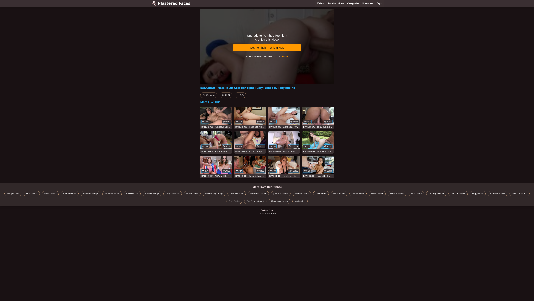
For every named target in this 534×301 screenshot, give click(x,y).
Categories (353, 3)
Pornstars (367, 3)
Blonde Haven (69, 193)
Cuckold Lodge (152, 193)
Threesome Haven (279, 201)
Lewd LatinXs (377, 193)
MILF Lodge (416, 193)
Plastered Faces (174, 3)
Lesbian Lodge (302, 193)
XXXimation (300, 201)
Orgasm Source (458, 193)
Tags (379, 3)
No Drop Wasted (436, 193)
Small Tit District (519, 193)
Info (241, 95)
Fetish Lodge (192, 193)
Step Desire (234, 201)
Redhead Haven (497, 193)
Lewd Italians (358, 193)
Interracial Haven (258, 193)
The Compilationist (255, 201)
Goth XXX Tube (236, 193)
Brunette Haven (112, 193)
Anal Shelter (31, 193)
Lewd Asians (339, 193)
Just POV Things (280, 193)
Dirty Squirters (172, 193)
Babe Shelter (50, 193)
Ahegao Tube (13, 193)
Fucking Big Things (214, 193)
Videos (320, 3)
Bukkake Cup (132, 193)
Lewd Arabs (321, 193)
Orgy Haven (477, 193)
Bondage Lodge (90, 193)
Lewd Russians (397, 193)
